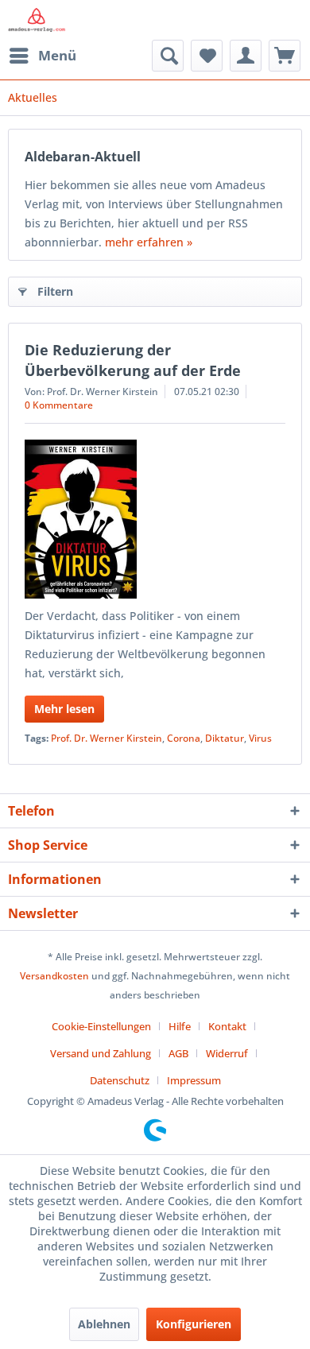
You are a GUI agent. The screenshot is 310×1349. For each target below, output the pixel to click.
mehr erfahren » (148, 242)
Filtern (55, 291)
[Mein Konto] (246, 56)
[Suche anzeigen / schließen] (168, 56)
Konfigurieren (193, 1324)
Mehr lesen (64, 708)
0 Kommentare (59, 405)
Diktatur (224, 738)
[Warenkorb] (284, 56)
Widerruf (227, 1053)
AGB (178, 1053)
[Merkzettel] (207, 56)
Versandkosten (54, 976)
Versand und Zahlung (100, 1053)
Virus (260, 738)
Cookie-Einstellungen (101, 1026)
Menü (57, 55)
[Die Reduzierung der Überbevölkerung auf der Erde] (155, 519)
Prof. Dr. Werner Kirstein (106, 738)
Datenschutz (119, 1080)
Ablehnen (104, 1324)
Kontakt (227, 1026)
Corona (183, 738)
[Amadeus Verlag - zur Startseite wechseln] (36, 20)
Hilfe (180, 1026)
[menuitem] (42, 56)
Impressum (194, 1080)
